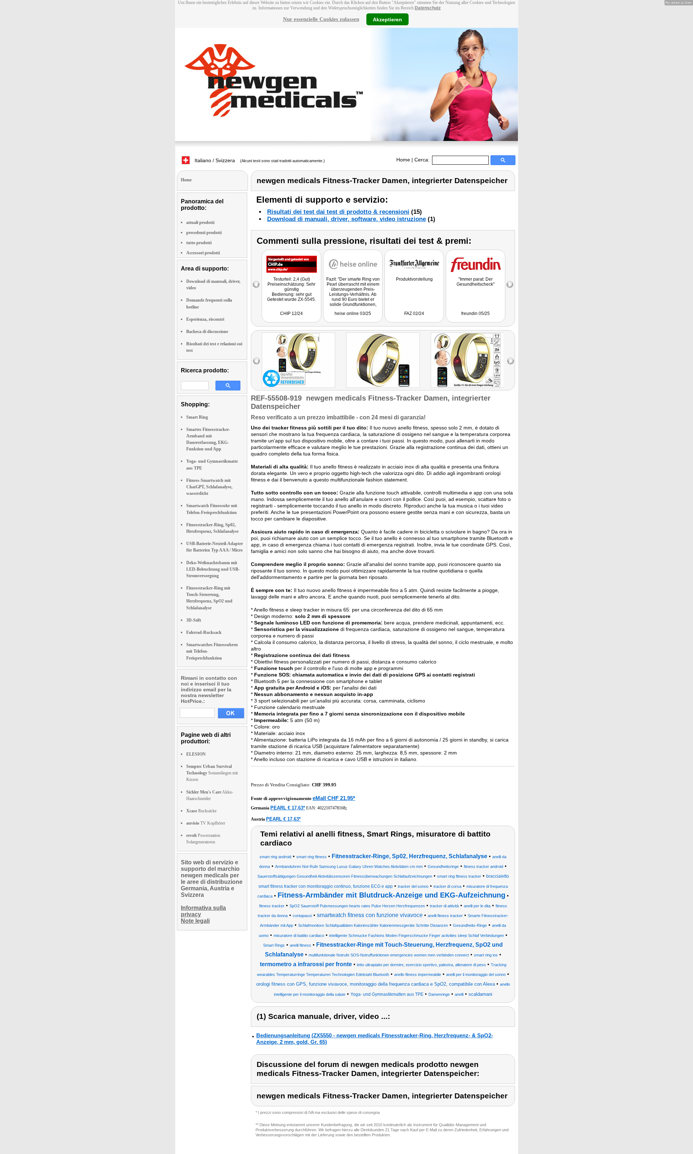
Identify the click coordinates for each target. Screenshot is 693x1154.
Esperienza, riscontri (205, 319)
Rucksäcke (201, 810)
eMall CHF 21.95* (334, 798)
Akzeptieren (387, 19)
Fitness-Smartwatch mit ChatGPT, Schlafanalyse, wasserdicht (209, 487)
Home (403, 160)
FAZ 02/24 (414, 313)
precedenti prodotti (204, 232)
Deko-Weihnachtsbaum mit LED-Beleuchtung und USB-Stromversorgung (213, 569)
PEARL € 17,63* (287, 808)
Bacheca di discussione (207, 331)
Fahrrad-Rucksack (204, 632)
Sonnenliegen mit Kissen (212, 773)
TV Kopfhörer (205, 823)
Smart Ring (197, 417)
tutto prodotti (199, 242)
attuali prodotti (200, 222)
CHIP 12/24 (291, 313)
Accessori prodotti (203, 252)
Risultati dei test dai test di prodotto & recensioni (338, 211)
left (256, 361)
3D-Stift (193, 620)
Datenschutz (428, 7)
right (510, 361)
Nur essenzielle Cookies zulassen (321, 19)
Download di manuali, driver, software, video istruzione (346, 219)
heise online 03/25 (353, 313)
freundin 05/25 (475, 313)
